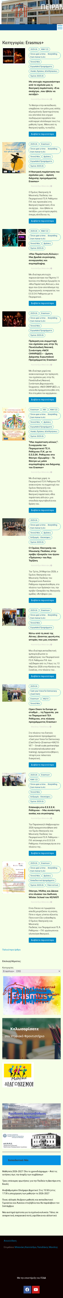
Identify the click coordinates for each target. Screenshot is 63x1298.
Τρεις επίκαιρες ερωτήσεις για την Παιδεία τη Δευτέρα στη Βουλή (31, 1182)
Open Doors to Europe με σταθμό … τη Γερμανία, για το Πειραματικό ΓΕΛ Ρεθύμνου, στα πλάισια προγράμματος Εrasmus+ (43, 715)
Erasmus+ (45, 144)
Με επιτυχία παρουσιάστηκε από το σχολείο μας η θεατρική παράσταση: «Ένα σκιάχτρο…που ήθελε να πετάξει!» (44, 88)
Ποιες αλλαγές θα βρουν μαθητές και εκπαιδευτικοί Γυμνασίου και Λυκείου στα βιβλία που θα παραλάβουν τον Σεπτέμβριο (30, 1202)
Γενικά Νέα (35, 62)
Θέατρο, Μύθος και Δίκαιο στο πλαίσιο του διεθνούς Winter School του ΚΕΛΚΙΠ (44, 894)
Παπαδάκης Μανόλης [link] (47, 1247)
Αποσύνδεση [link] (10, 1241)
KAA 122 (44, 49)
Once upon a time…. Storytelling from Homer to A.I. (43, 55)
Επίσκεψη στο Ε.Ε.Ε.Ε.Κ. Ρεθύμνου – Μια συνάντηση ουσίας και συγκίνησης (44, 810)
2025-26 (33, 49)
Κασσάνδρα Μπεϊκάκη (40, 99)
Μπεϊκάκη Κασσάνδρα (25, 1247)
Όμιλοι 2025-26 (37, 76)
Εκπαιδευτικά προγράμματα (42, 880)
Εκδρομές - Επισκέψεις (40, 537)
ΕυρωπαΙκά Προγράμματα (41, 66)
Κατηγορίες (8, 967)
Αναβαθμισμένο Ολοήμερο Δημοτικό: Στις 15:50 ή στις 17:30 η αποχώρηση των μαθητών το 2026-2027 (29, 1192)
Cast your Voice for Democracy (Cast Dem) (43, 692)
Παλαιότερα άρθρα (11, 949)
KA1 (44, 410)
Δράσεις (47, 157)
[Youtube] (36, 1289)
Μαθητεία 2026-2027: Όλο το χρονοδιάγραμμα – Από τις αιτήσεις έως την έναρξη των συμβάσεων (29, 1173)
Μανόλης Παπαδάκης (40, 727)
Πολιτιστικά (52, 885)
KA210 (45, 699)
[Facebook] (27, 1289)
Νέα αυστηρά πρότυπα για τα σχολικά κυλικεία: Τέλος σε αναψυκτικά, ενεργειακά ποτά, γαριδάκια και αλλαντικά (30, 1214)
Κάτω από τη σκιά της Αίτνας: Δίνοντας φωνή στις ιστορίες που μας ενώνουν (44, 636)
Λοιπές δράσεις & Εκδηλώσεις (43, 71)
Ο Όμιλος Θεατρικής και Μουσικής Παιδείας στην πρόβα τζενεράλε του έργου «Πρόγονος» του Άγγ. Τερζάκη (44, 554)
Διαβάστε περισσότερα (42, 134)
